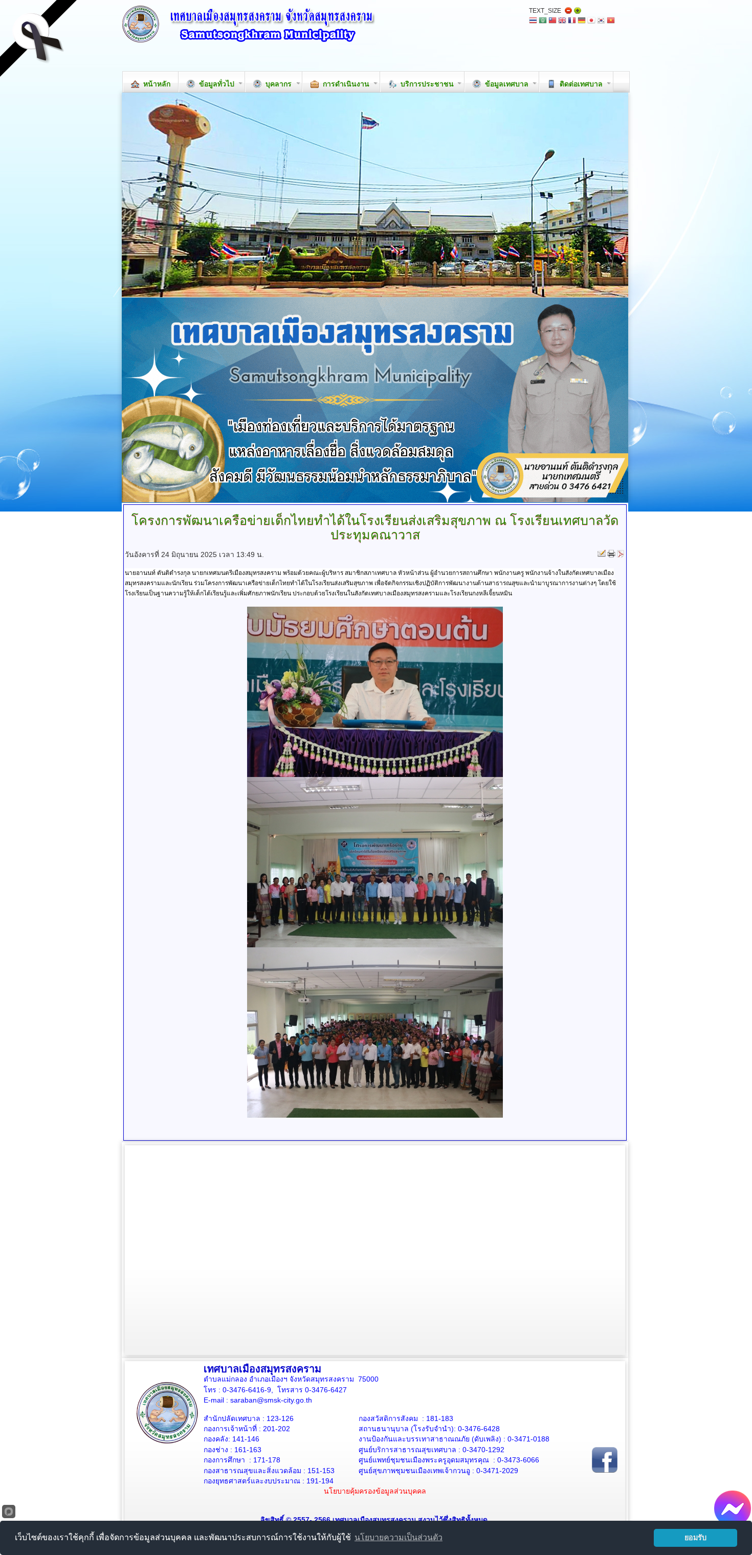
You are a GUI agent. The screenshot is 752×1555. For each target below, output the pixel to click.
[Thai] (533, 21)
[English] (562, 21)
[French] (572, 21)
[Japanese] (591, 21)
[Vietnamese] (611, 21)
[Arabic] (543, 21)
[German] (582, 21)
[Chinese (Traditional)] (552, 21)
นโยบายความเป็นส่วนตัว (399, 1537)
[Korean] (601, 21)
